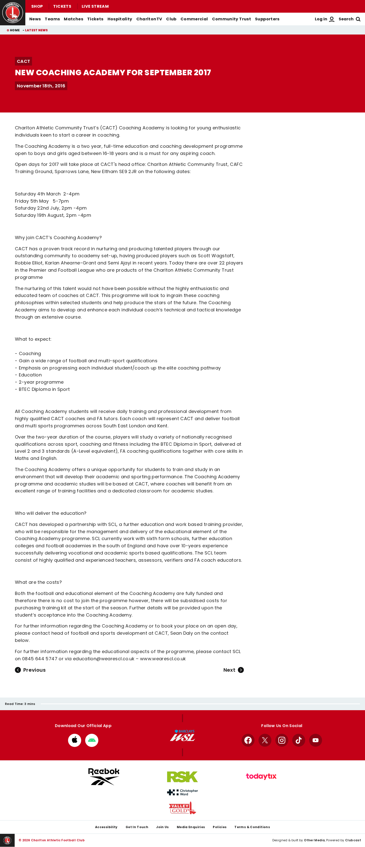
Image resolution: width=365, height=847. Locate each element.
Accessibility (106, 827)
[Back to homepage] (12, 12)
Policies (219, 827)
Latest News (36, 30)
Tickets (62, 6)
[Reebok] (103, 776)
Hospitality (120, 19)
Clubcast (353, 840)
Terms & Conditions (252, 827)
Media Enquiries (191, 827)
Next (229, 669)
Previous (34, 669)
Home (15, 30)
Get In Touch (137, 827)
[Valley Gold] (182, 807)
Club (171, 19)
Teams (52, 19)
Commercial (194, 19)
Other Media (314, 840)
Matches (73, 19)
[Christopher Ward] (182, 792)
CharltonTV (149, 19)
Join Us (162, 827)
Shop (37, 6)
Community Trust (231, 19)
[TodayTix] (261, 776)
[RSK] (182, 777)
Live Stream (95, 6)
